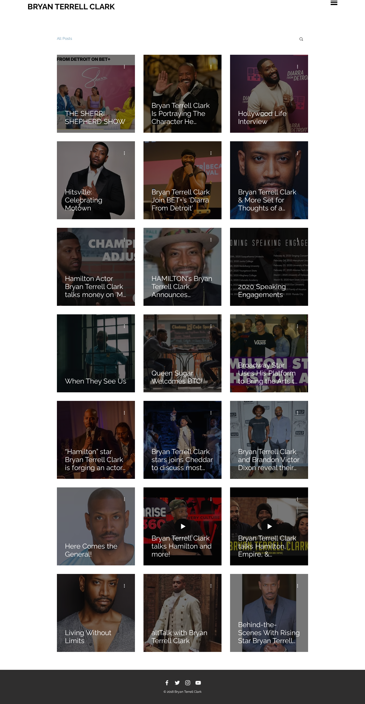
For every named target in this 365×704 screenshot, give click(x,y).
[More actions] (126, 66)
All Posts (64, 38)
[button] (301, 39)
